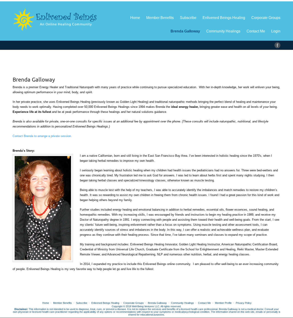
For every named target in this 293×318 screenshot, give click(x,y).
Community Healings (223, 31)
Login (275, 31)
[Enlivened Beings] (55, 17)
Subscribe (188, 18)
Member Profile (223, 303)
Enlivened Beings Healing (224, 18)
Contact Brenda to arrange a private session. (42, 136)
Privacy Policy (244, 303)
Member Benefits (160, 18)
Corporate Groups (265, 18)
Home (135, 18)
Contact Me (256, 31)
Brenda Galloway (185, 31)
